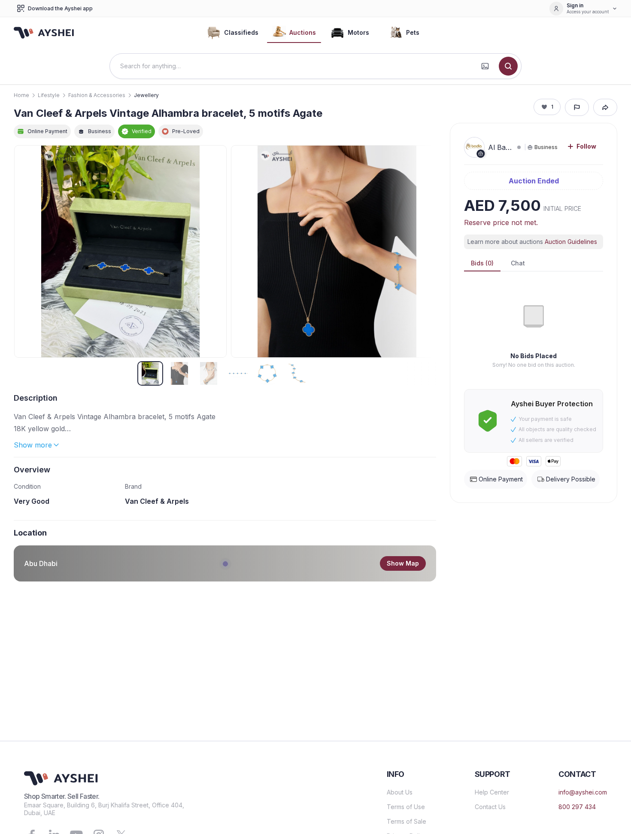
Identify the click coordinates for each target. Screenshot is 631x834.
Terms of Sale (406, 821)
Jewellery (146, 95)
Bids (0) (482, 263)
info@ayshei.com (582, 792)
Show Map (403, 563)
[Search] (508, 66)
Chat (518, 263)
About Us (400, 792)
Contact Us (490, 806)
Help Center (492, 792)
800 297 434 (577, 806)
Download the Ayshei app (60, 8)
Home (21, 95)
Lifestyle (49, 95)
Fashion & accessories (96, 95)
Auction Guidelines (571, 241)
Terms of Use (406, 806)
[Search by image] (485, 66)
